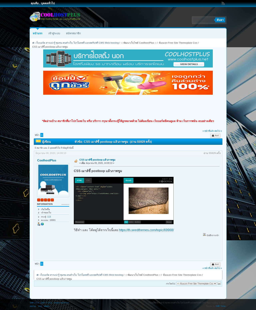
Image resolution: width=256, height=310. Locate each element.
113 (49, 216)
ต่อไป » (218, 131)
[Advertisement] (128, 107)
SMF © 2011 (46, 303)
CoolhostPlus (46, 160)
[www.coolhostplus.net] (42, 225)
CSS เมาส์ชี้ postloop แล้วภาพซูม (97, 159)
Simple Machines (61, 303)
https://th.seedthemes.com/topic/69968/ (146, 230)
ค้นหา (220, 19)
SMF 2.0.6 (34, 303)
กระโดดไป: (170, 284)
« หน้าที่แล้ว (208, 131)
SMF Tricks (221, 306)
